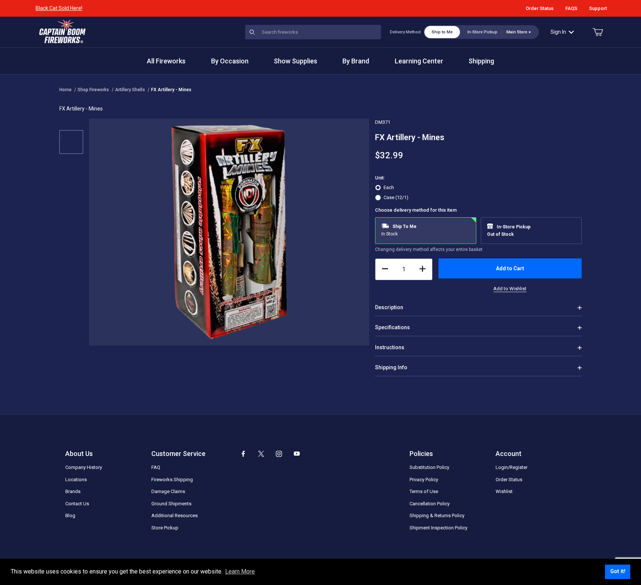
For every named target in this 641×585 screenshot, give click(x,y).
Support (598, 8)
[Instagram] (279, 454)
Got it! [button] (617, 571)
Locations (76, 479)
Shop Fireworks (93, 89)
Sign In (558, 32)
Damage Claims (168, 491)
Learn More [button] (240, 571)
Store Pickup (164, 528)
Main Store (516, 32)
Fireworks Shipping (172, 479)
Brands (72, 491)
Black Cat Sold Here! (59, 8)
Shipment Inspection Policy (438, 528)
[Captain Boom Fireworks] (62, 31)
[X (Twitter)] (261, 454)
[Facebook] (243, 454)
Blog (70, 515)
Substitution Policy (429, 467)
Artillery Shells (130, 89)
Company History (83, 467)
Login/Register (511, 467)
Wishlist (504, 491)
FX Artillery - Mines (171, 89)
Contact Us (77, 503)
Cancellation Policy (430, 503)
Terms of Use (424, 491)
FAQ (155, 467)
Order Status (539, 8)
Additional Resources (174, 515)
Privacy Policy (424, 479)
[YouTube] (297, 454)
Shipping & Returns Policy (437, 515)
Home (65, 89)
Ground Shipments (171, 503)
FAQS (571, 8)
